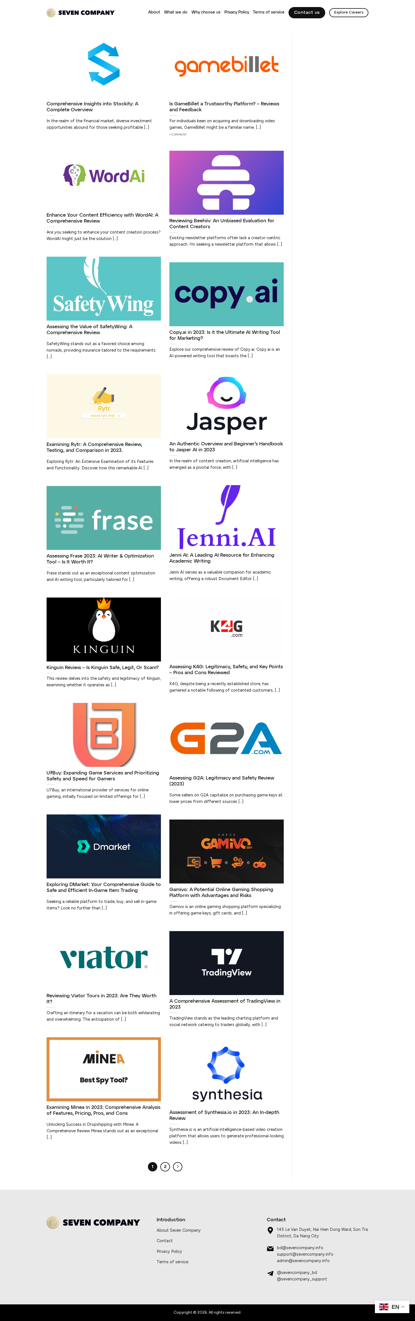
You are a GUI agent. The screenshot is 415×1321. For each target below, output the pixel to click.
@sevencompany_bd (297, 1272)
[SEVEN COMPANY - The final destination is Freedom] (81, 12)
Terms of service (269, 12)
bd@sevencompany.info (300, 1247)
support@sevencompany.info (305, 1254)
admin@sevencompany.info (303, 1260)
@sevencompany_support (302, 1279)
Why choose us (205, 12)
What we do (175, 12)
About (154, 12)
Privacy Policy (236, 12)
